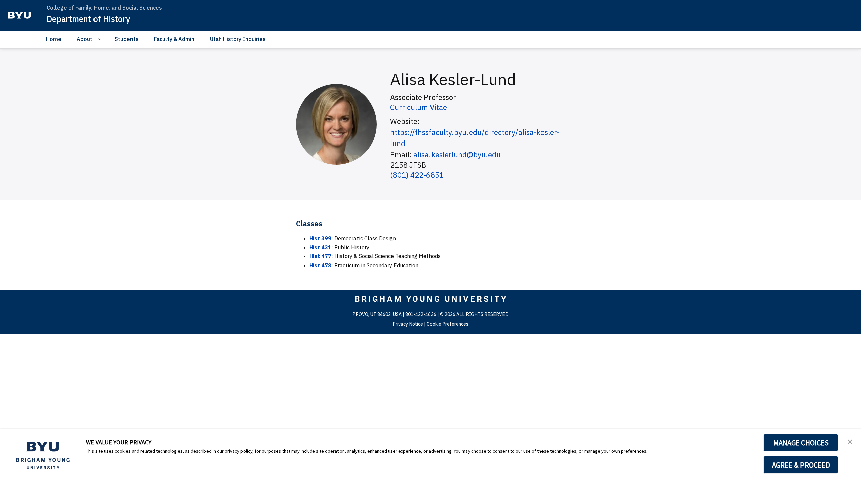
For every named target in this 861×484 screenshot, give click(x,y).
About (84, 39)
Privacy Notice (407, 324)
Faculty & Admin (174, 39)
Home (53, 39)
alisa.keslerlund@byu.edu (457, 154)
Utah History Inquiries (238, 39)
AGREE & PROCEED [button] (801, 465)
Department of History (88, 18)
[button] (850, 441)
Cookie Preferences (448, 324)
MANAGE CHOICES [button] (801, 442)
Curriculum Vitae (418, 107)
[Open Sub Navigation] (100, 39)
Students (127, 39)
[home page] (19, 15)
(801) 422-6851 (417, 175)
